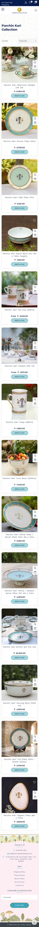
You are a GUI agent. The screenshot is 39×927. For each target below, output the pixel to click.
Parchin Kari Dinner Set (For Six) (19, 647)
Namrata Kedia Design (22, 924)
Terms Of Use (19, 882)
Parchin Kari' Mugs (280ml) (19, 422)
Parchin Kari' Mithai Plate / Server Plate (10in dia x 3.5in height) (19, 536)
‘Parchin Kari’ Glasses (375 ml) (20, 366)
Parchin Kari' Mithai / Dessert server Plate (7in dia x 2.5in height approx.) (19, 592)
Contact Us (19, 885)
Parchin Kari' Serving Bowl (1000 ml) (19, 704)
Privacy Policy (19, 875)
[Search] (35, 10)
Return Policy (20, 878)
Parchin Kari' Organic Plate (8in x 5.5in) (19, 816)
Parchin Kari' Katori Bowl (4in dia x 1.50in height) (19, 255)
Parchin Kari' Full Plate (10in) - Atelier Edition (19, 760)
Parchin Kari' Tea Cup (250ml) (19, 310)
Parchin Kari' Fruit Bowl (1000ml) (19, 478)
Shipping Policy (19, 872)
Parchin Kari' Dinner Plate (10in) (19, 141)
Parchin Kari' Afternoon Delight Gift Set (19, 86)
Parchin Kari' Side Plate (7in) (19, 197)
